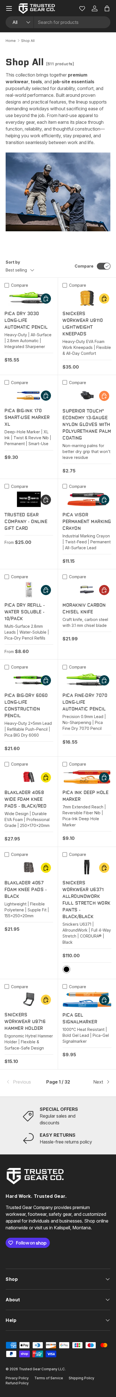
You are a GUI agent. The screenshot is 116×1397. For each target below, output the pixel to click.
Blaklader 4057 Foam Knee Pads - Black (25, 889)
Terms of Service (48, 1378)
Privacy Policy (17, 1378)
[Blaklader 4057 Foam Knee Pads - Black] (29, 867)
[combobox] (58, 22)
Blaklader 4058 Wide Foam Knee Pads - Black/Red (25, 799)
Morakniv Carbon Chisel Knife (84, 608)
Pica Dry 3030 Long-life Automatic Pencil (26, 320)
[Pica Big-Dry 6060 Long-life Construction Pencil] (29, 680)
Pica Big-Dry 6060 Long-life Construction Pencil (26, 705)
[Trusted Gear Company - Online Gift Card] (29, 499)
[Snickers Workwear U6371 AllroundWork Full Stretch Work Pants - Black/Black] (87, 867)
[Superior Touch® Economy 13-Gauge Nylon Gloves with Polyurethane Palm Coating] (87, 395)
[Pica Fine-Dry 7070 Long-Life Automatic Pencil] (87, 680)
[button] (107, 8)
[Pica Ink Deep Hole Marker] (87, 777)
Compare (84, 266)
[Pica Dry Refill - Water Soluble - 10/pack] (29, 589)
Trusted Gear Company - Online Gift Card (26, 521)
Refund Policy (17, 1383)
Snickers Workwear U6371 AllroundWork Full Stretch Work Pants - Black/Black (87, 899)
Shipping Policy (81, 1378)
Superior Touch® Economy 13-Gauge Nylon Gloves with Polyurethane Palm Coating (87, 424)
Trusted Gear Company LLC (42, 1369)
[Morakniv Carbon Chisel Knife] (87, 589)
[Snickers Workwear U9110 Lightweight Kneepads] (87, 298)
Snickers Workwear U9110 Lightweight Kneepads (83, 324)
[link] (23, 1081)
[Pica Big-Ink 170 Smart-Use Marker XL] (29, 395)
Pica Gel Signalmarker (80, 1018)
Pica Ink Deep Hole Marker (85, 796)
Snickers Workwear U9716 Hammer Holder (25, 1021)
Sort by (13, 262)
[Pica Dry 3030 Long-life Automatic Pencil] (29, 298)
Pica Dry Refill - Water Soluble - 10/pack (25, 611)
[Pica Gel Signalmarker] (87, 999)
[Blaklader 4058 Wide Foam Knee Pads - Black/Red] (29, 777)
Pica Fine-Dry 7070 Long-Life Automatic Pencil (85, 702)
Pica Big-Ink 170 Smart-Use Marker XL (27, 417)
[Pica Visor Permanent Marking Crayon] (87, 499)
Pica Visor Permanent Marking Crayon (87, 521)
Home (11, 41)
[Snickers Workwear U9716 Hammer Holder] (29, 999)
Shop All (28, 41)
